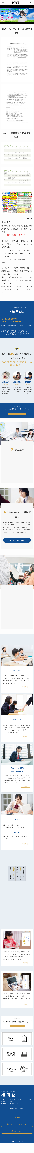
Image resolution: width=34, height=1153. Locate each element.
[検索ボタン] (31, 2)
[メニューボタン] (2, 2)
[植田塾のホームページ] (17, 2)
